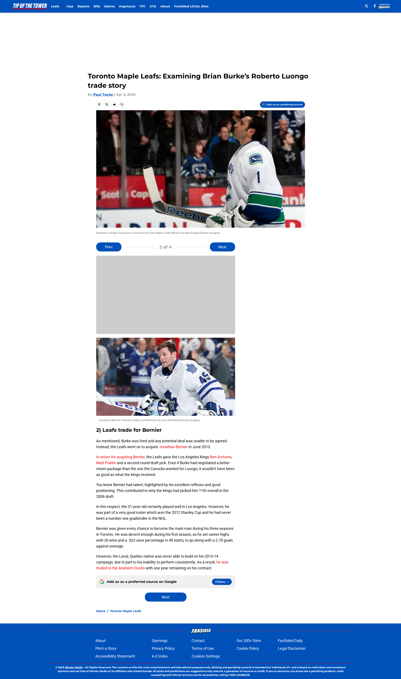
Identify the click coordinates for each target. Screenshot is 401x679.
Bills (97, 6)
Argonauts (127, 6)
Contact (198, 640)
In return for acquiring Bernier (120, 457)
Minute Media (74, 667)
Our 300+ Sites (249, 640)
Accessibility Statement (115, 656)
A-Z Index (160, 656)
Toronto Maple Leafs (125, 611)
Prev (109, 247)
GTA (153, 6)
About (165, 6)
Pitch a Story (105, 648)
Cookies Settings (206, 656)
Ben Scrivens (221, 457)
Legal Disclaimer (292, 648)
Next (222, 247)
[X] (366, 6)
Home (100, 611)
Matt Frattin (106, 463)
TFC (142, 6)
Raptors (83, 6)
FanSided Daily (290, 640)
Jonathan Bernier (173, 447)
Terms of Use (203, 648)
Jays (70, 6)
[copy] (122, 104)
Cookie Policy (248, 648)
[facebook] (375, 6)
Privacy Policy (163, 648)
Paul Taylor (103, 95)
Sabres (109, 6)
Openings (160, 640)
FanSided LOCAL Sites (191, 6)
